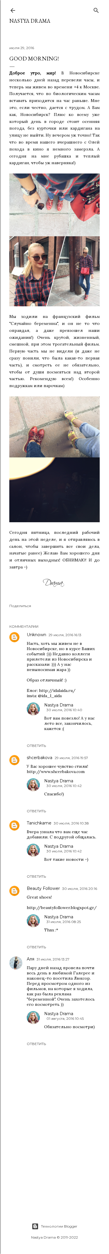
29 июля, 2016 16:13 (65, 635)
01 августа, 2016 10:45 (65, 1018)
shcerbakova (39, 757)
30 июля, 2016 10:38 (71, 823)
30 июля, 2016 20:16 (79, 888)
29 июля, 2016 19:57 (71, 758)
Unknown (36, 634)
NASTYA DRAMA (29, 20)
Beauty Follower (43, 888)
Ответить (36, 745)
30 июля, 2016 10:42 (64, 785)
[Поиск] (96, 9)
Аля (30, 959)
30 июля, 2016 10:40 (64, 710)
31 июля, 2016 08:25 (64, 922)
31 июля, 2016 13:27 (53, 959)
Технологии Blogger (59, 1226)
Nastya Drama (58, 705)
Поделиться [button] (20, 606)
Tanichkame (39, 823)
